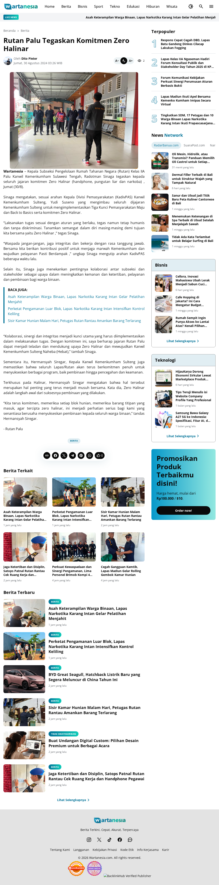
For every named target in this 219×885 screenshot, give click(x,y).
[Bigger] (130, 60)
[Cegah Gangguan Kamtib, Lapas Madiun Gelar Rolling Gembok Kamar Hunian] (123, 547)
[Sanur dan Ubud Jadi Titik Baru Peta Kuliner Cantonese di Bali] (160, 202)
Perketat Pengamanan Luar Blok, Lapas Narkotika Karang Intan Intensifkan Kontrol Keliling (72, 516)
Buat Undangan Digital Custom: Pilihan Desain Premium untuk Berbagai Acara (94, 743)
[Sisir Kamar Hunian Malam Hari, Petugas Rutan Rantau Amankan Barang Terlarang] (123, 492)
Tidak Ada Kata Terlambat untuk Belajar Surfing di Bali (192, 239)
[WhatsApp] (89, 455)
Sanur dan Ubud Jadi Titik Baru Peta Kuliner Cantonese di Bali (193, 199)
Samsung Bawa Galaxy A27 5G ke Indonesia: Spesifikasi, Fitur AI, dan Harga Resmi (194, 417)
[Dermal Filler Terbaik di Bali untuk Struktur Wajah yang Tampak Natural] (160, 181)
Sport (98, 6)
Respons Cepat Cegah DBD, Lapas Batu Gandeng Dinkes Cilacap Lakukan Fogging (185, 44)
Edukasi (133, 6)
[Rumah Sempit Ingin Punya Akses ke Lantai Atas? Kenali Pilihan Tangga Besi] (163, 324)
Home (50, 6)
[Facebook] (55, 455)
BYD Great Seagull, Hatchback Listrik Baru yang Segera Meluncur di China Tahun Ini (94, 677)
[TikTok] (109, 839)
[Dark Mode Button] (190, 6)
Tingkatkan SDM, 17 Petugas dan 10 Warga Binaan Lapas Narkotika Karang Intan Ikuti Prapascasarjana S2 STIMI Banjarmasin (187, 119)
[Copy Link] (46, 455)
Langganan (81, 850)
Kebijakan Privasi (105, 850)
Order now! (183, 511)
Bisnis (82, 6)
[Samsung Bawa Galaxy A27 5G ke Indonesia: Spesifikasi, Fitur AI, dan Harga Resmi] (163, 419)
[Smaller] (117, 60)
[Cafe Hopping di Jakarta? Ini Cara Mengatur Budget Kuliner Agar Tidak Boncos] (163, 304)
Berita (66, 6)
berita (55, 667)
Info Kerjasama (148, 850)
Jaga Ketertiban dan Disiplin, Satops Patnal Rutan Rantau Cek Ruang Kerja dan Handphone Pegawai (24, 571)
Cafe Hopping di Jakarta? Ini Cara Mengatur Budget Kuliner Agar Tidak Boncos (189, 301)
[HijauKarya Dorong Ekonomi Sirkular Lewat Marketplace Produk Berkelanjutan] (163, 378)
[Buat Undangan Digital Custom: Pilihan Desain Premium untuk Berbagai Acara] (24, 745)
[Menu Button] (211, 6)
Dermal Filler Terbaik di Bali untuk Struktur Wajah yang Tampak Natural (192, 178)
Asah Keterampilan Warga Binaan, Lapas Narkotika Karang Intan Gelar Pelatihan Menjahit (138, 17)
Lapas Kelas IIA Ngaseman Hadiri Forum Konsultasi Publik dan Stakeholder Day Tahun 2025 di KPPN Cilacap (188, 63)
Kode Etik (127, 850)
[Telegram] (72, 455)
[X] (64, 455)
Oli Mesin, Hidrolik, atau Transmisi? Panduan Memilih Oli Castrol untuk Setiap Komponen (193, 158)
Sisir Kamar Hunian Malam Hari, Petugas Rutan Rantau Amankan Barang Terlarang (74, 320)
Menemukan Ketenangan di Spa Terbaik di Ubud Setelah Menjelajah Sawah (193, 220)
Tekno (115, 6)
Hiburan (153, 6)
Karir (165, 850)
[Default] (123, 60)
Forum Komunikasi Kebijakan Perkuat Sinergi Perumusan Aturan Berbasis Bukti (186, 81)
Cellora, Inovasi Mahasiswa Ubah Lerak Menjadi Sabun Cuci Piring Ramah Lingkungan (193, 280)
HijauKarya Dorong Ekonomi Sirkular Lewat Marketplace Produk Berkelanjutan (193, 375)
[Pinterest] (81, 455)
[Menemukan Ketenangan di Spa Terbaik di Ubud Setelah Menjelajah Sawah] (160, 223)
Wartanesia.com (100, 858)
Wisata (171, 6)
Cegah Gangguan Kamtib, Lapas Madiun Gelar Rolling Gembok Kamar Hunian (121, 571)
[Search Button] (201, 6)
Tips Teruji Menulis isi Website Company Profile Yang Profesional (193, 396)
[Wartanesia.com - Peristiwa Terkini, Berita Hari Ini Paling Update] (20, 6)
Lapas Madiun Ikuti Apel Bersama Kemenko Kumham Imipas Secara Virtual (186, 100)
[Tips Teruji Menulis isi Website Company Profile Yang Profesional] (163, 398)
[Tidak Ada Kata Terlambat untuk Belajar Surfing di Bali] (160, 243)
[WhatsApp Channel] (130, 839)
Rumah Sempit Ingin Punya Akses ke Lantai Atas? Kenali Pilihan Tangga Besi (192, 322)
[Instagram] (89, 839)
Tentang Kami (60, 850)
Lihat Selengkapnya (71, 800)
